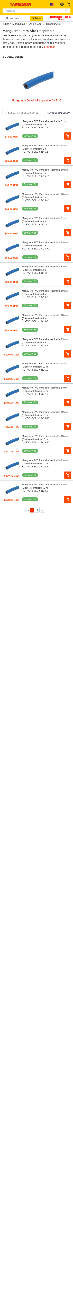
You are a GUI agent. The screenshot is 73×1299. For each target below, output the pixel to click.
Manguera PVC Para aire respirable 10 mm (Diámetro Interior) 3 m (45, 292)
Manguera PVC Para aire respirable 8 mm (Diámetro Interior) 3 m (44, 268)
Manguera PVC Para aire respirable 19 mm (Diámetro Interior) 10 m (45, 462)
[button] (5, 4)
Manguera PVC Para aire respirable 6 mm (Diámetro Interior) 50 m (44, 486)
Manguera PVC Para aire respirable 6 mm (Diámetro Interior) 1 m (44, 123)
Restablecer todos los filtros (60, 18)
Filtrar (38, 18)
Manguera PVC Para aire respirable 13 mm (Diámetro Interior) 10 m (45, 438)
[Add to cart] (67, 136)
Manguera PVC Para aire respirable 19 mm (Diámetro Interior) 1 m (45, 244)
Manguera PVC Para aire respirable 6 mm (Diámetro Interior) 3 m (44, 220)
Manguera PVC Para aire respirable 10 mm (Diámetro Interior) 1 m (45, 171)
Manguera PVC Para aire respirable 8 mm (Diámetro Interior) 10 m (44, 389)
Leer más (49, 46)
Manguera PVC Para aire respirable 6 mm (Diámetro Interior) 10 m (44, 365)
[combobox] (36, 10)
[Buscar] (67, 10)
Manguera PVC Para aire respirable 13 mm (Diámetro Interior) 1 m (45, 195)
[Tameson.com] (21, 4)
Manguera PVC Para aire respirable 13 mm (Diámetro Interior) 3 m (45, 317)
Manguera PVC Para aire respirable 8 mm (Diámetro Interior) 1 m (44, 147)
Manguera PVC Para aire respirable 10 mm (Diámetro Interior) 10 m (45, 413)
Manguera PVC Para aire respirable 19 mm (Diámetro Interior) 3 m (45, 341)
